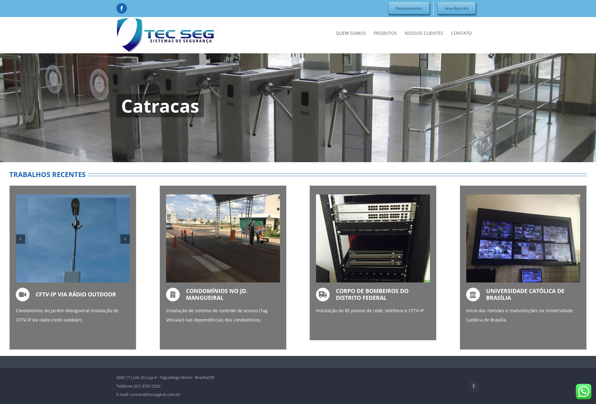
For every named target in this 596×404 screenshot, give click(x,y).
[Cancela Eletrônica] (223, 197)
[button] (20, 239)
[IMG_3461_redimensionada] (86, 197)
